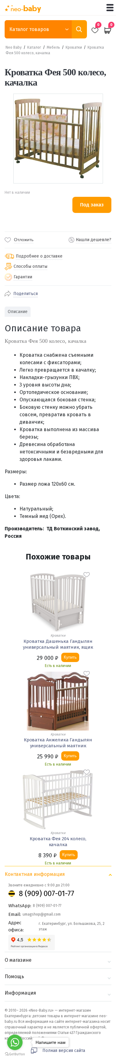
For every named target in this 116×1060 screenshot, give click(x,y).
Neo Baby (14, 47)
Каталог (34, 47)
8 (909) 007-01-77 (46, 893)
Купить (70, 657)
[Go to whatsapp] (15, 1042)
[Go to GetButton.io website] (15, 1054)
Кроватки (74, 47)
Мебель (53, 47)
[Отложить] (87, 574)
